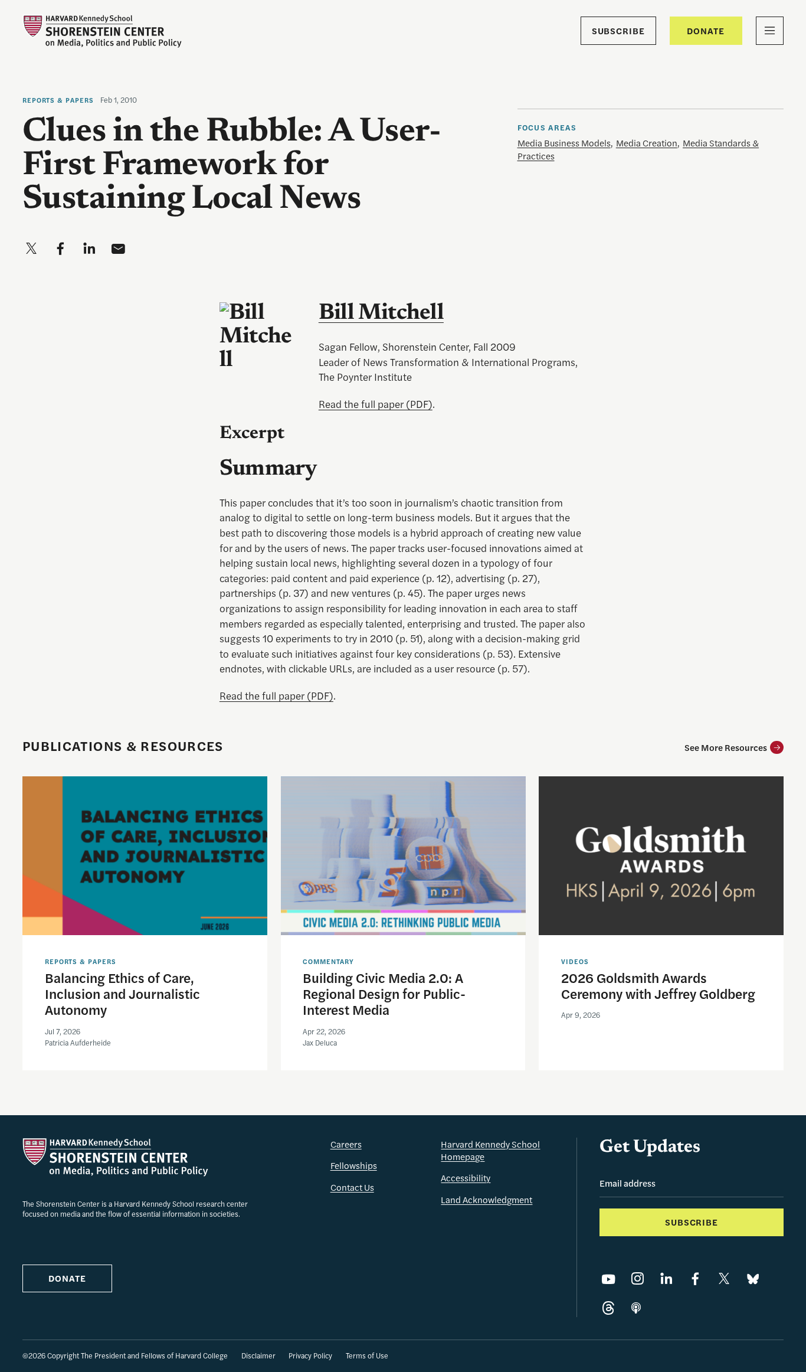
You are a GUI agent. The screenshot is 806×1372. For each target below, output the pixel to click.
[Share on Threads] (608, 1308)
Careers (346, 1144)
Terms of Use (367, 1355)
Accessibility (465, 1177)
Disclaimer (258, 1355)
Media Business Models (564, 142)
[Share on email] (118, 248)
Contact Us (352, 1187)
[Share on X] (724, 1279)
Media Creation (646, 142)
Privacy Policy (310, 1355)
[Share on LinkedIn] (666, 1279)
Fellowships (353, 1165)
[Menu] (770, 30)
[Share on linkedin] (89, 248)
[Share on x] (31, 248)
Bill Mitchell (381, 313)
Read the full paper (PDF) (376, 404)
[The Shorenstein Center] (102, 31)
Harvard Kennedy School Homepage (490, 1150)
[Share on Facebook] (695, 1279)
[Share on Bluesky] (753, 1279)
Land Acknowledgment (486, 1199)
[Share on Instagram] (637, 1279)
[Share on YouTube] (608, 1279)
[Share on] (636, 1308)
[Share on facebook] (60, 248)
